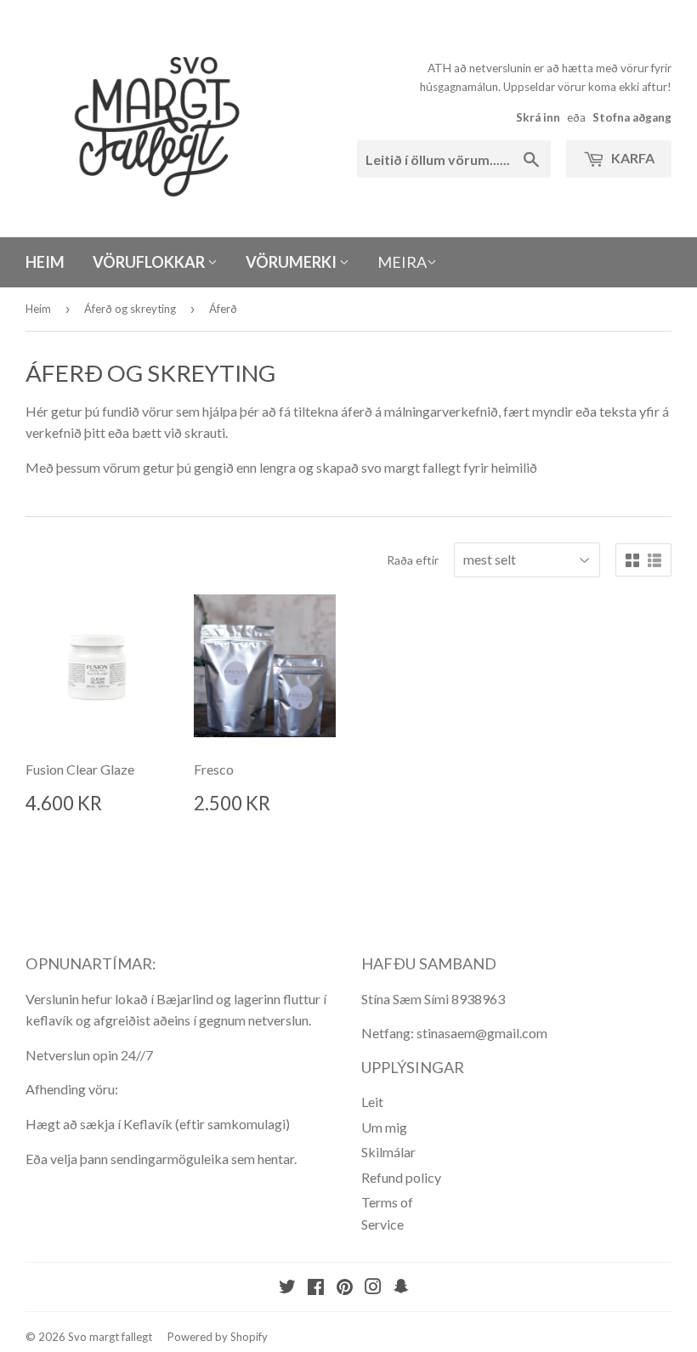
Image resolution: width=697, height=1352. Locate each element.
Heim (45, 262)
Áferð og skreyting (130, 308)
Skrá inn (538, 117)
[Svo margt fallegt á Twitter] (287, 1288)
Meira (402, 262)
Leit (372, 1102)
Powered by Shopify (217, 1336)
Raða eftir (413, 560)
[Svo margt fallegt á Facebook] (316, 1288)
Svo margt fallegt (110, 1336)
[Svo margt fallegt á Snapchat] (401, 1288)
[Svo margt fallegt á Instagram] (373, 1288)
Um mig (384, 1127)
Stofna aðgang (632, 117)
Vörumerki (292, 262)
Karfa (631, 158)
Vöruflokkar (150, 262)
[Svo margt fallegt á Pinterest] (345, 1288)
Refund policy (401, 1177)
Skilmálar (388, 1152)
